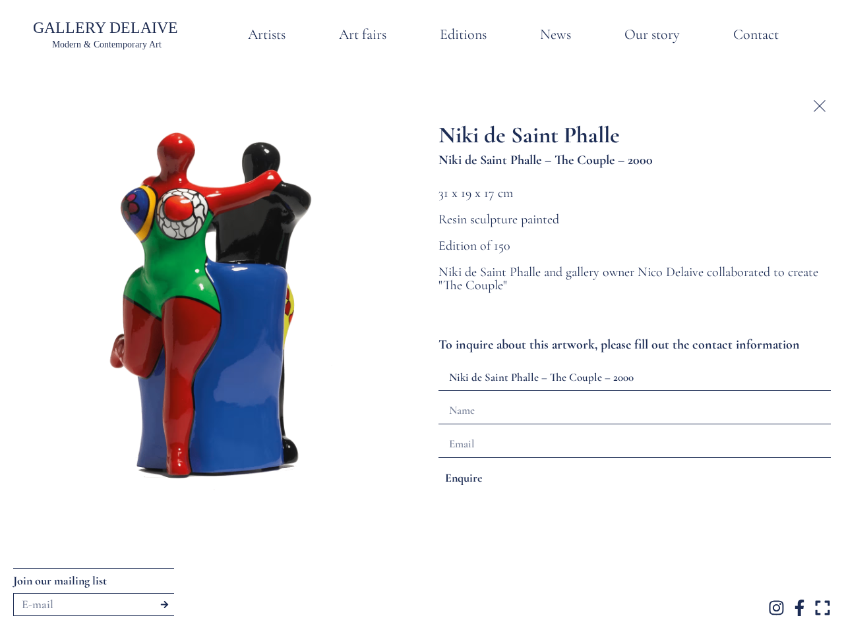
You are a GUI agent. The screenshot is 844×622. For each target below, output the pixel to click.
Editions (463, 34)
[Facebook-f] (799, 608)
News (555, 34)
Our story (652, 34)
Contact (756, 34)
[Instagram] (776, 608)
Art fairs (362, 34)
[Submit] (164, 604)
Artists (267, 34)
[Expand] (822, 608)
